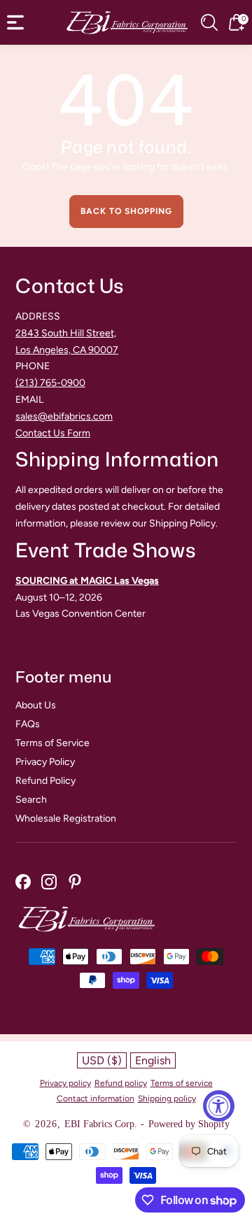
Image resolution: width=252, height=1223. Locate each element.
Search (31, 800)
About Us (35, 705)
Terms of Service (52, 743)
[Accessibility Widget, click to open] (218, 1106)
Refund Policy (45, 781)
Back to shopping (126, 211)
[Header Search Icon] (209, 22)
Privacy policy (65, 1083)
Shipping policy (167, 1098)
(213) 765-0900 (50, 383)
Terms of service (181, 1083)
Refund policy (120, 1083)
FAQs (27, 724)
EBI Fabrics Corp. (100, 1124)
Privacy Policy (45, 762)
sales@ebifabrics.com (64, 416)
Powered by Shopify (189, 1124)
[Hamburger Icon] (15, 22)
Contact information (95, 1098)
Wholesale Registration (65, 818)
